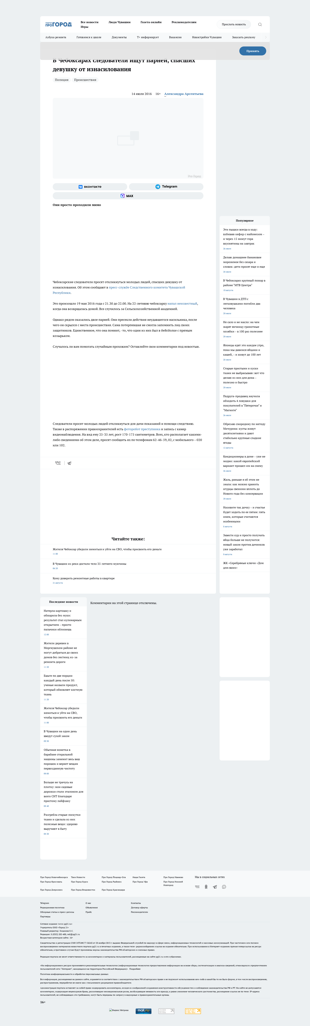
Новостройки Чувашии (207, 37)
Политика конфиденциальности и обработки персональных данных (74, 974)
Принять (252, 51)
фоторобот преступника (142, 429)
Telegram (44, 903)
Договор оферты (139, 907)
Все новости (89, 22)
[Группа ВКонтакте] (90, 186)
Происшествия (85, 80)
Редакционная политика (52, 907)
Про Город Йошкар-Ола (114, 877)
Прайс (89, 912)
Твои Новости (78, 877)
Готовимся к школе (89, 37)
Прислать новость (234, 24)
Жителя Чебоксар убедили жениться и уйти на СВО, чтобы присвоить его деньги (107, 551)
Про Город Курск (79, 881)
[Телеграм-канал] (166, 186)
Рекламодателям (184, 22)
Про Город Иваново (173, 877)
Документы (119, 37)
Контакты (136, 903)
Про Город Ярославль (51, 881)
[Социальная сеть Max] (128, 195)
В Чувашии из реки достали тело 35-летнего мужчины (89, 566)
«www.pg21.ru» (65, 923)
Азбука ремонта (55, 37)
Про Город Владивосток (83, 889)
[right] (266, 37)
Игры (84, 27)
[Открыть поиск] (260, 24)
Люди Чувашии (120, 22)
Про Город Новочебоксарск (54, 877)
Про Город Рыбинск (111, 881)
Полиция (62, 80)
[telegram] (70, 463)
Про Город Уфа (140, 881)
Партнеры (45, 916)
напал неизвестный (182, 303)
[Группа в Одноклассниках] (206, 886)
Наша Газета (139, 877)
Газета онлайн (151, 22)
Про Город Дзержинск (51, 889)
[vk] (58, 463)
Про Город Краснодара (113, 889)
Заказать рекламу (243, 37)
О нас (88, 903)
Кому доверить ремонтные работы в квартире (84, 580)
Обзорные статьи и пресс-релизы (57, 912)
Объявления (92, 907)
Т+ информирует (148, 37)
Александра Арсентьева (183, 94)
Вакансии (175, 37)
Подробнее (134, 969)
